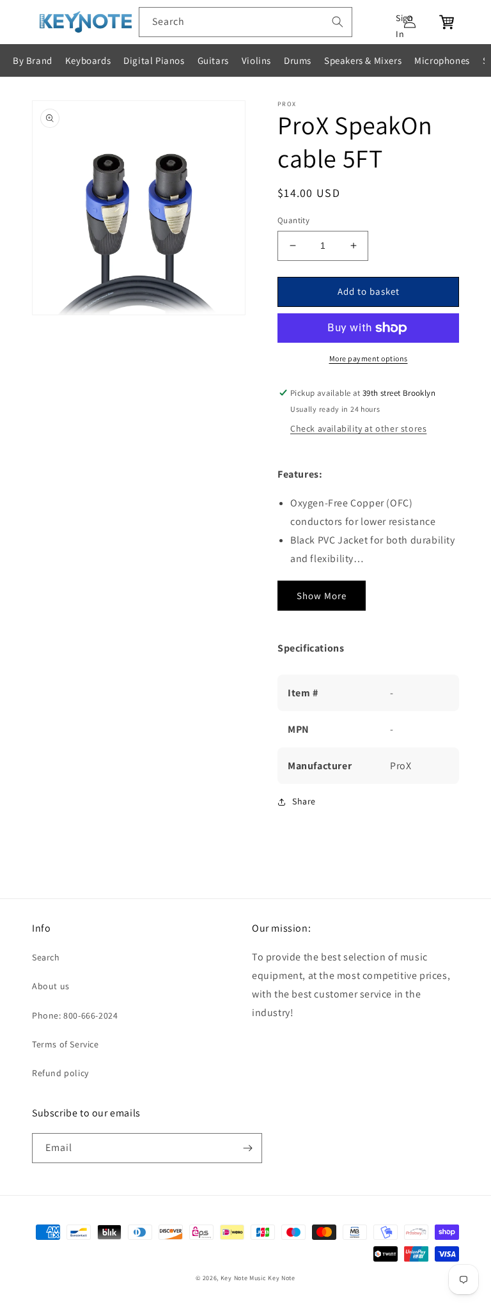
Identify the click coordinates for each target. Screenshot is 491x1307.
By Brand (32, 60)
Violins (256, 60)
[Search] (337, 22)
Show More (322, 596)
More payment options (368, 358)
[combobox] (245, 22)
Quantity (293, 220)
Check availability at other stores (358, 428)
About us (51, 986)
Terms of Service (65, 1044)
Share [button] (304, 801)
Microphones (442, 60)
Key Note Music (244, 1278)
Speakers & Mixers (362, 60)
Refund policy (60, 1073)
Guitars (213, 60)
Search (46, 957)
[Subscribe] (247, 1148)
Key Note (281, 1278)
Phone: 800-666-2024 (75, 1015)
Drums (297, 60)
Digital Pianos (153, 60)
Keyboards (88, 60)
